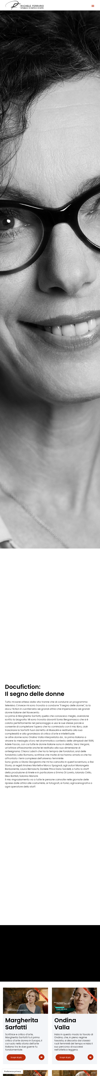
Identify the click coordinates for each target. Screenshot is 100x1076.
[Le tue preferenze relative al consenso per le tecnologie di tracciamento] (12, 1071)
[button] (93, 6)
